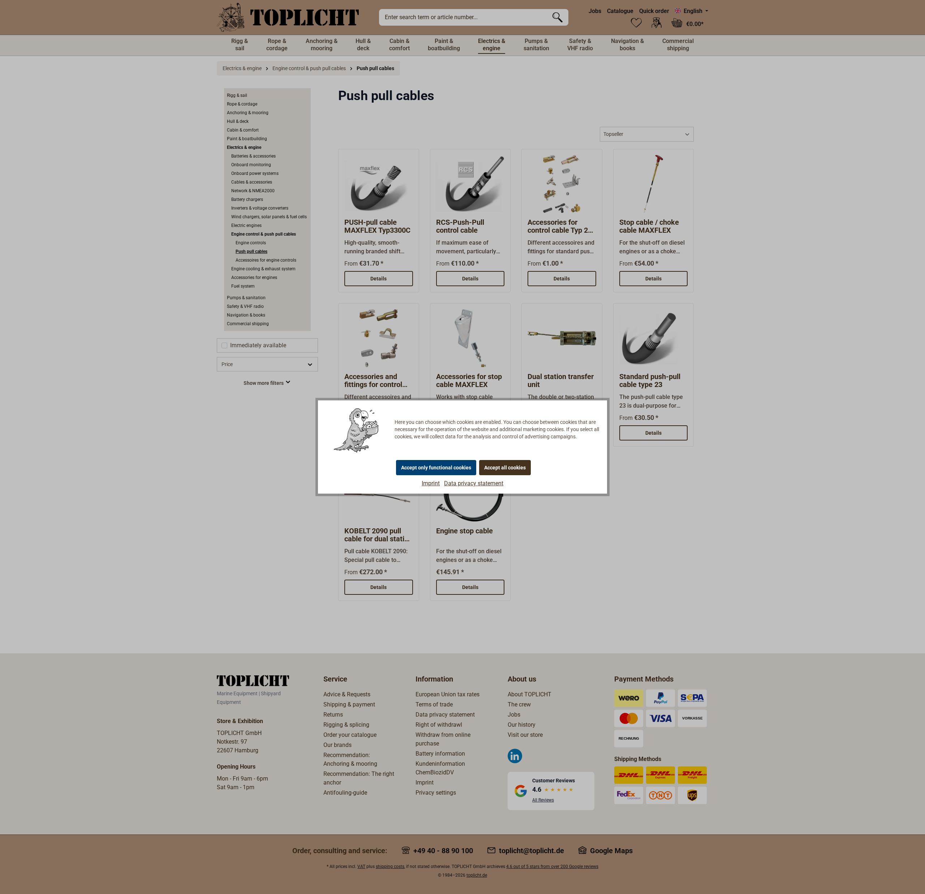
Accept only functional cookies (436, 467)
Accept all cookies (505, 467)
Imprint (431, 483)
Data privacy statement (473, 483)
